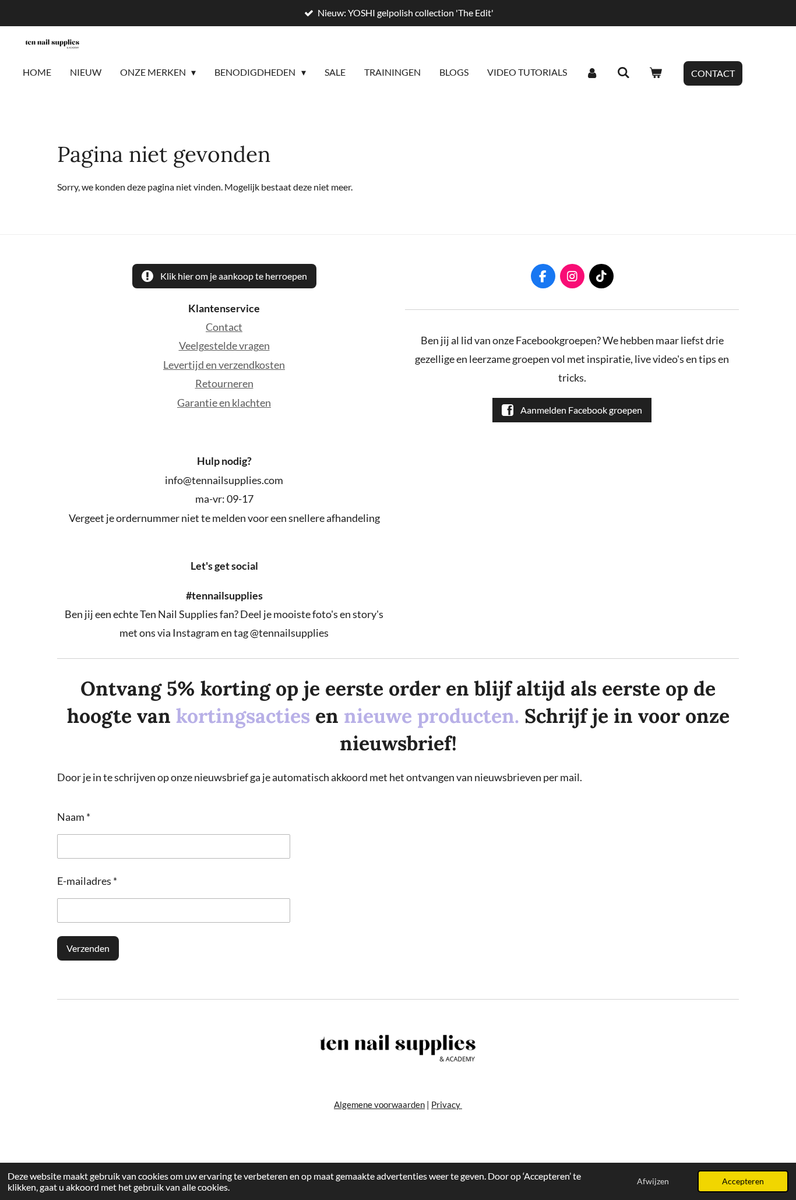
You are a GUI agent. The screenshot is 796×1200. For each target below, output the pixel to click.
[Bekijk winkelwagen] (655, 72)
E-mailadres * (87, 880)
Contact (224, 326)
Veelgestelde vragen (224, 345)
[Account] (592, 72)
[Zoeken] (623, 72)
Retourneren (224, 383)
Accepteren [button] (743, 1181)
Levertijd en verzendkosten (224, 364)
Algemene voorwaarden (379, 1104)
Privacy (446, 1104)
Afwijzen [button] (653, 1181)
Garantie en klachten (224, 402)
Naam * (73, 816)
